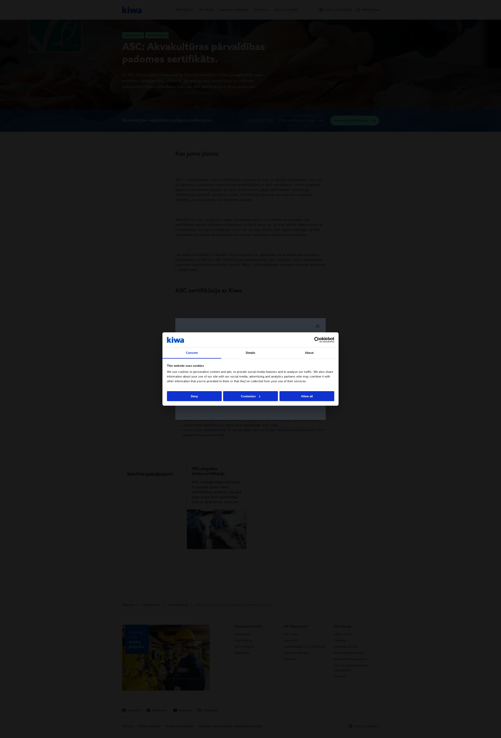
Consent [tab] (192, 352)
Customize (248, 396)
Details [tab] (250, 352)
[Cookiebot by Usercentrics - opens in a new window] (317, 340)
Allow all (307, 396)
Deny (194, 396)
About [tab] (309, 352)
